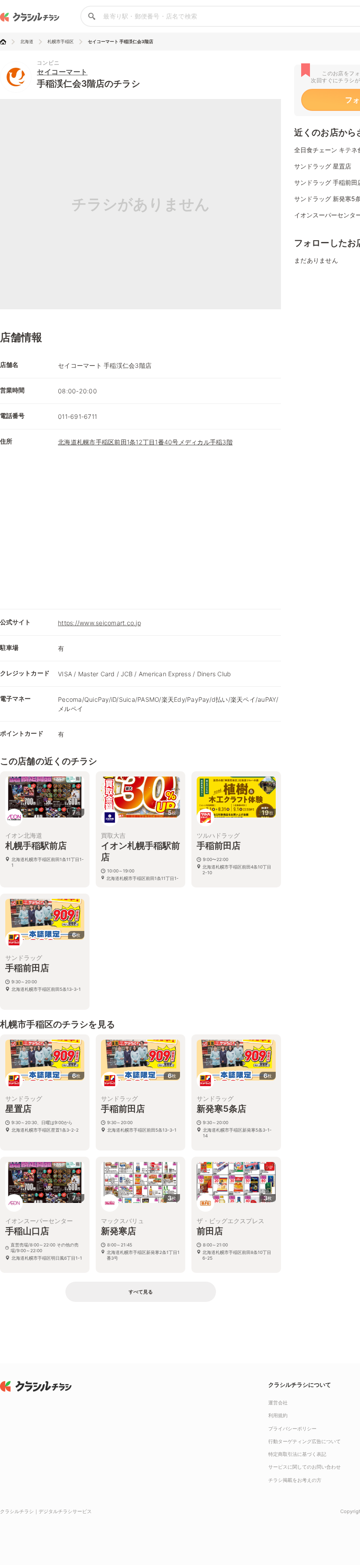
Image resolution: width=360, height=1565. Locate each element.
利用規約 (278, 1415)
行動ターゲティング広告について (304, 1441)
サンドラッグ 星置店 (322, 166)
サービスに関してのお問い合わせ (304, 1467)
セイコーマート (62, 71)
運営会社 (278, 1403)
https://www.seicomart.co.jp (99, 623)
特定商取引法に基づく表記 (297, 1454)
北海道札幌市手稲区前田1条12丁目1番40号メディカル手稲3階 (145, 442)
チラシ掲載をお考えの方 (294, 1480)
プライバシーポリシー (292, 1429)
